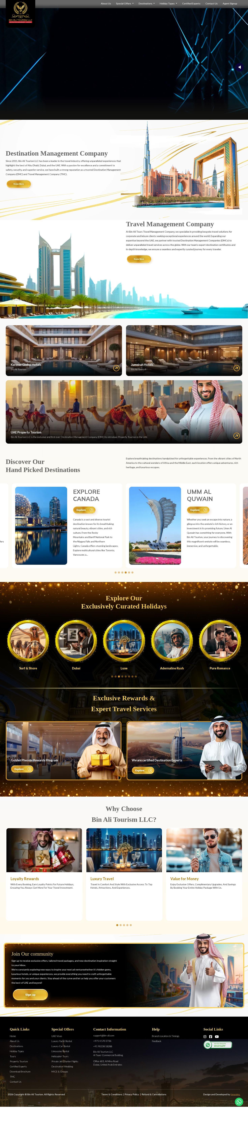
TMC (12, 1076)
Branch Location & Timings (165, 1036)
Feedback (156, 1041)
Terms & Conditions (111, 1094)
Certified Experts (191, 3)
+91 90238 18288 (102, 1046)
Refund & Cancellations (154, 1094)
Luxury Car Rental (60, 1046)
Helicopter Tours (59, 1056)
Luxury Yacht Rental (61, 1041)
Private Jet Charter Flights (64, 1061)
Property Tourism (19, 1061)
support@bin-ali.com (103, 1035)
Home (13, 1036)
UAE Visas (56, 1036)
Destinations (146, 3)
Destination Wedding (62, 1066)
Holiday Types (167, 3)
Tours (13, 1056)
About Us (106, 3)
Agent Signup (230, 3)
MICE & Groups (59, 1071)
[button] (116, 572)
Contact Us (211, 3)
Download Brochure (20, 1071)
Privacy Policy (132, 1094)
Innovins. (235, 1094)
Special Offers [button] (124, 3)
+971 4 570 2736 (102, 1040)
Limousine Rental (60, 1051)
